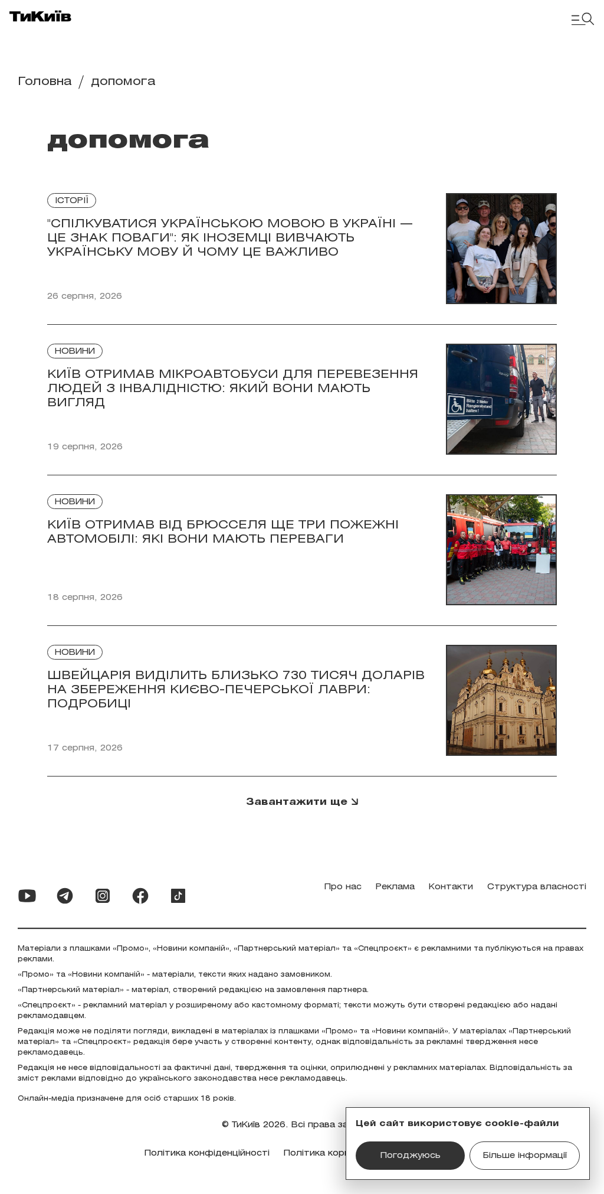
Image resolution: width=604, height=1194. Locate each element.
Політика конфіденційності (207, 1153)
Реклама (395, 887)
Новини (75, 351)
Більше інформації (525, 1156)
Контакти (451, 887)
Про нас (343, 887)
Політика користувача (335, 1153)
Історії (71, 201)
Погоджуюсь (410, 1156)
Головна (45, 81)
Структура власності (536, 887)
